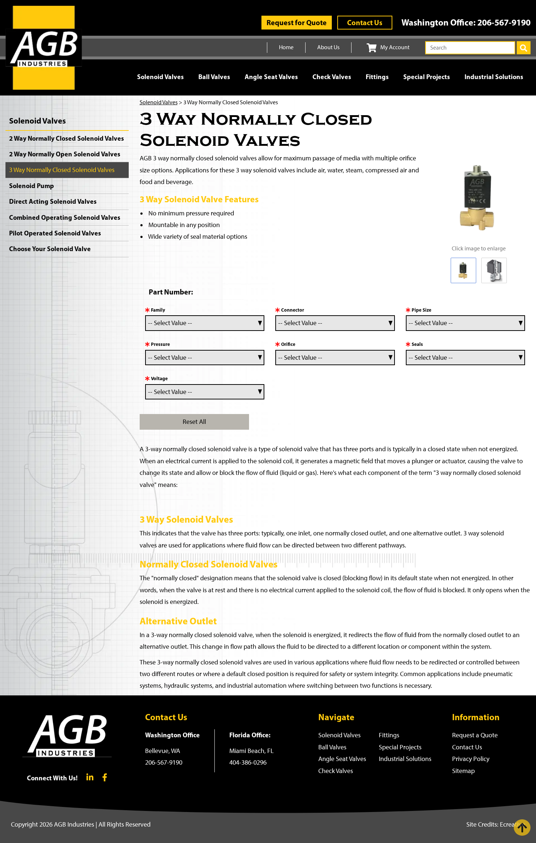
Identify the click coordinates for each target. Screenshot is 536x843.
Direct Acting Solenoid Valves (53, 201)
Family (158, 310)
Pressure (160, 344)
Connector (292, 310)
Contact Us (364, 22)
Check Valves (331, 77)
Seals (417, 344)
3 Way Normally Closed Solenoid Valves (61, 170)
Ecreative (512, 824)
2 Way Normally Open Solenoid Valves (64, 154)
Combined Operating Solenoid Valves (64, 217)
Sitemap (463, 771)
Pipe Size (421, 310)
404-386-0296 (248, 762)
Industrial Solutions (494, 77)
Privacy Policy (470, 759)
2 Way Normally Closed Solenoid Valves (66, 138)
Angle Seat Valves (271, 77)
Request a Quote (475, 735)
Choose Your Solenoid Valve (50, 249)
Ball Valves (214, 77)
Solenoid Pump (31, 186)
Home (286, 47)
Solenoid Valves (160, 77)
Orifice (288, 344)
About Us (328, 47)
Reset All (194, 422)
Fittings (377, 77)
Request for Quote (297, 22)
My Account (394, 47)
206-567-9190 (504, 22)
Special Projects (426, 77)
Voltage (159, 378)
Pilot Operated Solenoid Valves (55, 233)
